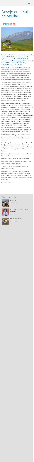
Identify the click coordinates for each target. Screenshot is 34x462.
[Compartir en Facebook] (4, 24)
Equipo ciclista (14, 200)
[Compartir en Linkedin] (11, 24)
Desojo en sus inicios (16, 218)
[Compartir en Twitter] (7, 24)
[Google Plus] (14, 24)
